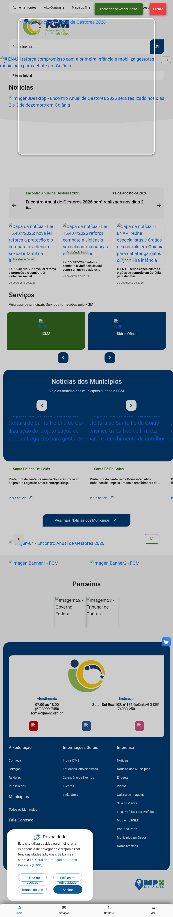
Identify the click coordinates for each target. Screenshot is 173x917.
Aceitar (68, 890)
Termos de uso (32, 890)
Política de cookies (32, 879)
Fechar (158, 9)
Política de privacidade (68, 879)
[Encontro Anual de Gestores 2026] (86, 86)
